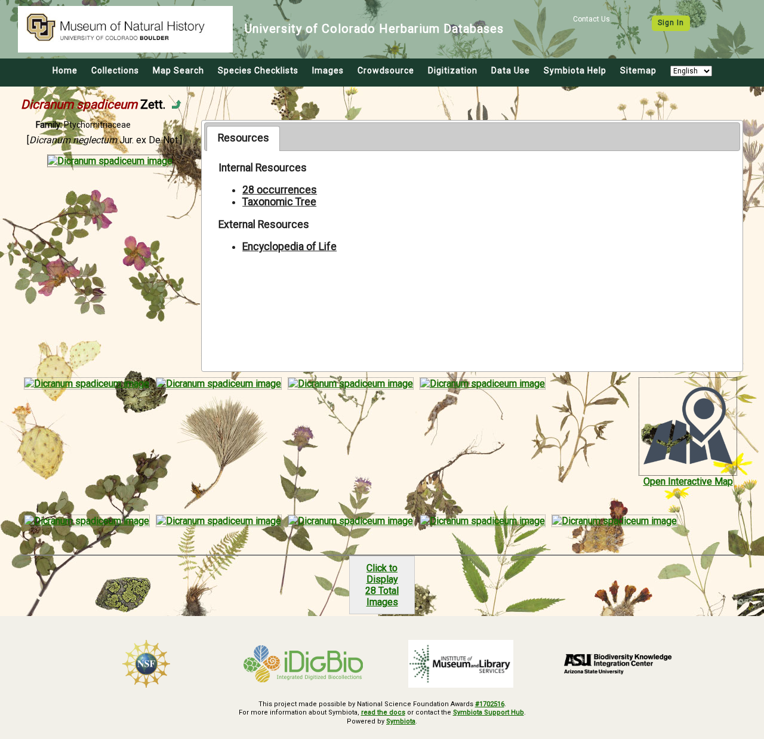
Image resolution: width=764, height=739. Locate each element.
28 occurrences (279, 190)
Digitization (453, 70)
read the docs (383, 712)
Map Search (178, 70)
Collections (115, 70)
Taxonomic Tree (279, 202)
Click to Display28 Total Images (382, 585)
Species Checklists (258, 70)
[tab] (243, 138)
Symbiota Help (575, 70)
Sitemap (638, 70)
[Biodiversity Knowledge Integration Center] (618, 663)
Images (328, 70)
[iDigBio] (304, 663)
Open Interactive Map (688, 481)
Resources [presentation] (243, 138)
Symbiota (400, 721)
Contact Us (591, 19)
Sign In (671, 23)
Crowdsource (386, 70)
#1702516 (489, 704)
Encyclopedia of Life (289, 247)
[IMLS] (461, 664)
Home (65, 70)
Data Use (510, 70)
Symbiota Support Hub (488, 712)
